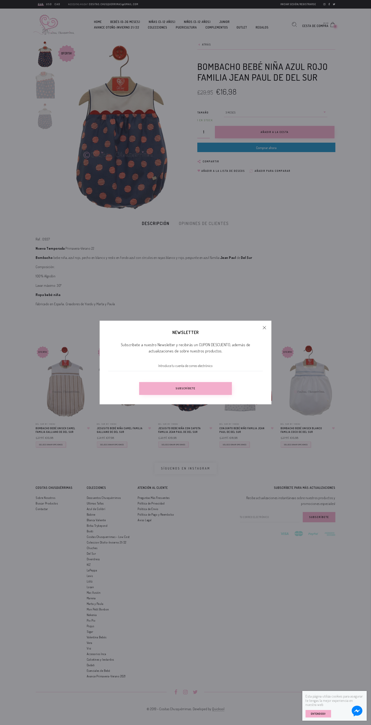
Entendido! (318, 713)
